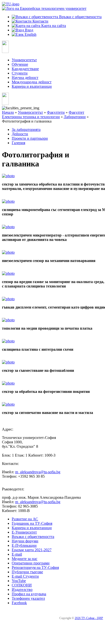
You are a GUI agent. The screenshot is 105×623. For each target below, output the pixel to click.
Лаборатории (75, 117)
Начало (8, 112)
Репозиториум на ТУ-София (35, 567)
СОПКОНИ (22, 585)
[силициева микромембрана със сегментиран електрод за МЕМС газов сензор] (8, 201)
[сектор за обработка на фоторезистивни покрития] (8, 383)
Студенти (20, 73)
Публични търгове (27, 572)
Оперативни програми (31, 563)
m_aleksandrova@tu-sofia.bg (37, 472)
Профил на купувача (29, 594)
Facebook (19, 603)
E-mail (17, 554)
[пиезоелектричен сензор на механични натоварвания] (8, 252)
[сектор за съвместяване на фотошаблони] (8, 362)
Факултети (56, 112)
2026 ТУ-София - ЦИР (89, 618)
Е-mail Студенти (25, 576)
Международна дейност (32, 82)
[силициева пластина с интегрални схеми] (8, 341)
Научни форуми (25, 541)
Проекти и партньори (30, 138)
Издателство (22, 589)
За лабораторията (26, 129)
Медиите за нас (24, 559)
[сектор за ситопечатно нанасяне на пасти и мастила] (8, 404)
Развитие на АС (25, 519)
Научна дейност (25, 77)
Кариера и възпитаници (32, 86)
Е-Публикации (24, 545)
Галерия (18, 143)
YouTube (19, 581)
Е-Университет (24, 532)
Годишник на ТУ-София (32, 523)
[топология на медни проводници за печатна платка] (8, 320)
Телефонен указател (28, 598)
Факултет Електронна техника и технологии (43, 114)
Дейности (20, 134)
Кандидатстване (25, 69)
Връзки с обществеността (33, 537)
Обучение (20, 64)
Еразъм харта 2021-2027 (32, 550)
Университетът (24, 60)
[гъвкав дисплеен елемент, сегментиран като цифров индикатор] (8, 299)
